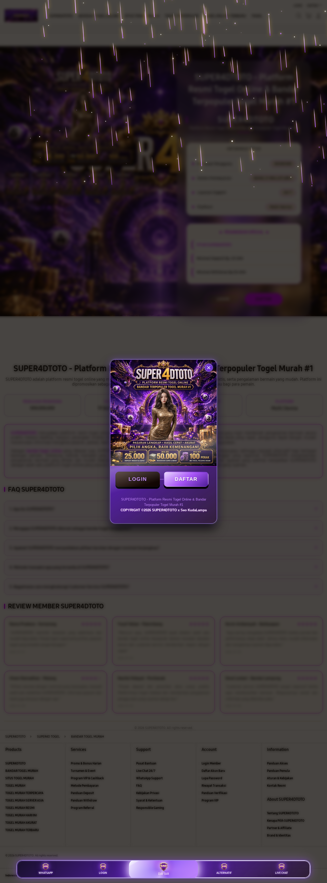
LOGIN (138, 479)
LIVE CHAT (281, 873)
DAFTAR (186, 479)
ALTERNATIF (224, 873)
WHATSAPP (46, 873)
